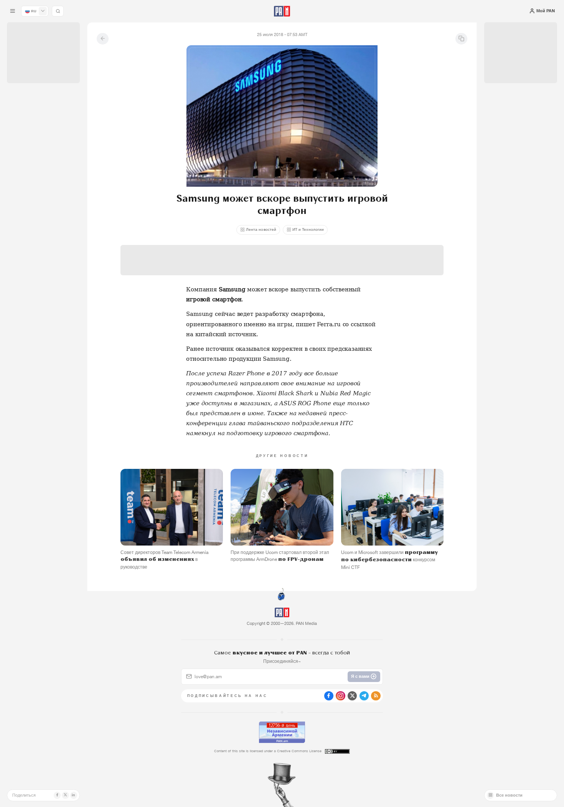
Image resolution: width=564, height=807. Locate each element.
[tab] (354, 192)
